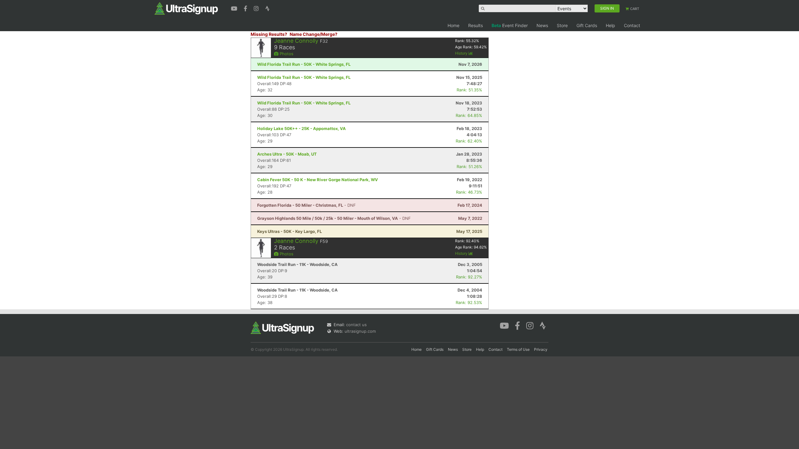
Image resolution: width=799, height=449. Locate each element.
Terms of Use (518, 349)
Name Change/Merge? (313, 34)
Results (475, 25)
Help (610, 25)
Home (453, 25)
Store (562, 25)
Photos (285, 53)
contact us (356, 324)
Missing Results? (269, 34)
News (542, 25)
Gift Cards (586, 25)
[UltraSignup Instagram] (257, 8)
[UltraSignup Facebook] (246, 8)
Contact (632, 25)
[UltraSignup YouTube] (234, 8)
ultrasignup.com (360, 331)
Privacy (540, 349)
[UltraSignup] (186, 8)
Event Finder (510, 25)
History (461, 53)
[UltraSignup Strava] (267, 8)
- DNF (306, 205)
